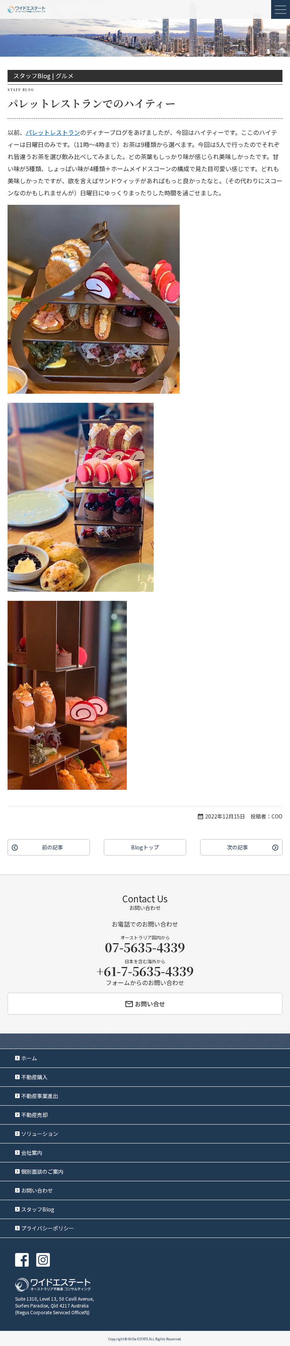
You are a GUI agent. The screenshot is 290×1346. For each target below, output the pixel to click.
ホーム (29, 1058)
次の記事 (237, 847)
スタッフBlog (37, 1209)
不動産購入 (34, 1077)
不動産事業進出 (39, 1096)
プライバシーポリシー (47, 1228)
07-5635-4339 (145, 947)
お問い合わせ (37, 1190)
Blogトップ (145, 847)
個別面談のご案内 (42, 1171)
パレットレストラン (53, 132)
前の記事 (52, 847)
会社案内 (31, 1152)
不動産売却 (34, 1115)
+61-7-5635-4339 (145, 970)
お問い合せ (150, 1003)
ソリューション (39, 1133)
